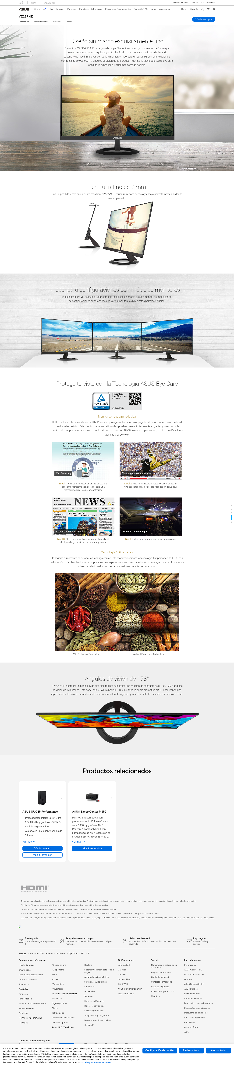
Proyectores (57, 989)
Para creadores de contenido (32, 1003)
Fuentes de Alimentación (63, 1018)
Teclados (88, 996)
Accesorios (24, 984)
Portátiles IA (190, 965)
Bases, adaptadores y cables (97, 1020)
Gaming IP (89, 1025)
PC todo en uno (59, 965)
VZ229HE (26, 17)
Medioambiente (180, 2)
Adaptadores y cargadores (97, 1015)
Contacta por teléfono (161, 982)
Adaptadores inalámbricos (96, 977)
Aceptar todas (218, 1050)
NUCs (54, 974)
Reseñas (56, 22)
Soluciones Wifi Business (95, 982)
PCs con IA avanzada (194, 974)
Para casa (23, 994)
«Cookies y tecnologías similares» (96, 1062)
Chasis (55, 1008)
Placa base (57, 998)
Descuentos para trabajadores (198, 1003)
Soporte (69, 22)
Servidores (89, 986)
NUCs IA (188, 979)
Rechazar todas (192, 1050)
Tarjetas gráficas (59, 1003)
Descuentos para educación (197, 1008)
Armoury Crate (191, 1027)
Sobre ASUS (124, 965)
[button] (194, 2)
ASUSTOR (123, 984)
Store (37, 9)
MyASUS (155, 996)
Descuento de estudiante (196, 1013)
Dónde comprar (204, 19)
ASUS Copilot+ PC (193, 970)
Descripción (24, 22)
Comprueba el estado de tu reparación (164, 966)
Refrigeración (58, 1013)
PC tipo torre (58, 970)
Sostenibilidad (124, 979)
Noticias (122, 974)
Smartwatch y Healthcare (31, 974)
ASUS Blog (189, 1022)
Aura (186, 1032)
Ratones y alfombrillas (94, 1001)
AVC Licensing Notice (194, 1017)
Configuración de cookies (159, 1050)
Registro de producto (161, 972)
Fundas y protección (93, 1010)
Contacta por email (160, 977)
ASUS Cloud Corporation (130, 989)
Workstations (58, 984)
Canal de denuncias (193, 998)
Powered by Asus (192, 993)
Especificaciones (41, 22)
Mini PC (55, 979)
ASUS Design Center (194, 984)
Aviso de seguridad (160, 986)
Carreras (122, 970)
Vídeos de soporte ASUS (162, 991)
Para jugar (23, 1013)
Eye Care (73, 953)
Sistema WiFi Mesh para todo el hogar (99, 971)
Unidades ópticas (60, 1022)
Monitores (23, 1023)
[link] (24, 9)
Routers (88, 965)
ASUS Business (208, 2)
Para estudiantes (26, 1008)
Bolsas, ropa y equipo (94, 1006)
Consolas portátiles (28, 979)
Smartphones (25, 970)
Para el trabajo (25, 999)
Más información (42, 854)
